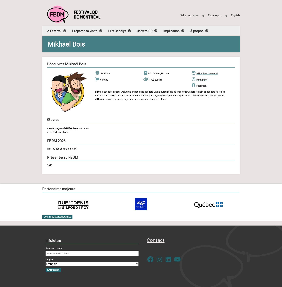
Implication (171, 31)
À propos (197, 31)
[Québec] (208, 204)
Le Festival (53, 31)
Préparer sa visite (84, 31)
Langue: (50, 259)
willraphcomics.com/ (207, 73)
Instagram (201, 79)
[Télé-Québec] (141, 204)
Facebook (201, 85)
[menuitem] (235, 15)
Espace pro (214, 15)
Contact (155, 240)
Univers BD (145, 31)
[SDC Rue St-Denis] (73, 204)
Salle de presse (189, 15)
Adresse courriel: (54, 248)
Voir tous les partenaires (57, 217)
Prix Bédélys (117, 31)
